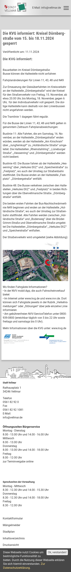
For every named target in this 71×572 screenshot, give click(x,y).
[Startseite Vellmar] (15, 7)
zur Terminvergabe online (18, 461)
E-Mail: (7, 413)
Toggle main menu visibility (66, 8)
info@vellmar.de (12, 417)
